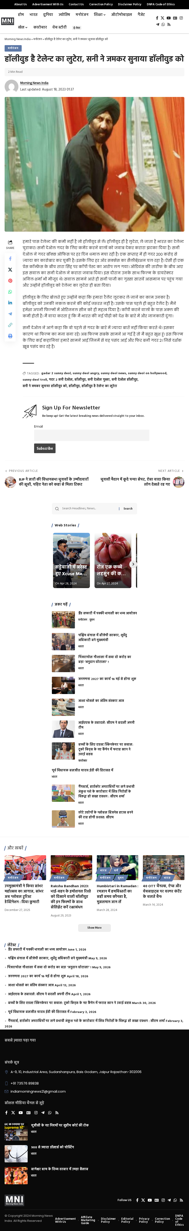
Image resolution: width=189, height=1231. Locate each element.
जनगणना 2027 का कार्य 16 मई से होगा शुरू (107, 679)
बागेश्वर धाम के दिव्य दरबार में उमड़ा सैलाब (59, 1169)
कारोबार (82, 761)
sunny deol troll (35, 379)
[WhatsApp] (163, 24)
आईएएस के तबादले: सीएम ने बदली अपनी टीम (106, 725)
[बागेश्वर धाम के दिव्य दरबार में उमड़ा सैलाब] (16, 1175)
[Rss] (169, 24)
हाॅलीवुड (74, 386)
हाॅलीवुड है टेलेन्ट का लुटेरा (99, 386)
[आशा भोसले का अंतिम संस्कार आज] (63, 707)
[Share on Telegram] (10, 313)
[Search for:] (89, 508)
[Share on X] (10, 269)
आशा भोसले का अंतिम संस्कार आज (101, 701)
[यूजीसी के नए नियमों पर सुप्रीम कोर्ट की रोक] (16, 1132)
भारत (81, 646)
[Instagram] (181, 18)
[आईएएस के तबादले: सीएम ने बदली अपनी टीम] (63, 729)
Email (38, 426)
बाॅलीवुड (80, 379)
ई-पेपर (77, 27)
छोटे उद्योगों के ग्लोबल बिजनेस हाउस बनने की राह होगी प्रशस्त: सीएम (105, 815)
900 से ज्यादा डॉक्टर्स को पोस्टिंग (52, 1147)
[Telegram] (157, 24)
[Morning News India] (14, 1200)
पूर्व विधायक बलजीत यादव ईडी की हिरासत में (82, 770)
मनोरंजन (37, 39)
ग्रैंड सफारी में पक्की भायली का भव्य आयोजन (107, 613)
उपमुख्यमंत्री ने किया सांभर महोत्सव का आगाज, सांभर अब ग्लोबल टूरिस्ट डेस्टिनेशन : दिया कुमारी (24, 894)
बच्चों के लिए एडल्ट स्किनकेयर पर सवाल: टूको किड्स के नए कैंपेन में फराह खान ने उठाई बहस (105, 749)
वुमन (91, 620)
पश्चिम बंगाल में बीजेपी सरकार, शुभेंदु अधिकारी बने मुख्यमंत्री (102, 638)
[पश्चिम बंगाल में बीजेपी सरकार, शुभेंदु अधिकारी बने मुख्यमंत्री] (63, 641)
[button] (10, 324)
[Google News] (175, 18)
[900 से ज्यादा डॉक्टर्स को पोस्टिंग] (16, 1153)
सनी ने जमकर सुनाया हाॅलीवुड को (45, 386)
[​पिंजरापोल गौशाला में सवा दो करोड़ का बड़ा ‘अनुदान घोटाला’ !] (63, 663)
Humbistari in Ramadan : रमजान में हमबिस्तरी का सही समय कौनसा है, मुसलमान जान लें (117, 894)
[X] (162, 18)
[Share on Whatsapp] (10, 291)
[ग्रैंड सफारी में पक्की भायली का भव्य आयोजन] (63, 619)
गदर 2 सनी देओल (61, 379)
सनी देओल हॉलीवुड (125, 379)
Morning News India (18, 39)
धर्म (116, 870)
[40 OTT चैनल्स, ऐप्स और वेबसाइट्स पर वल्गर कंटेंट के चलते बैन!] (163, 867)
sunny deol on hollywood (147, 373)
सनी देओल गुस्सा (99, 379)
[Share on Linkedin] (10, 302)
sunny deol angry (86, 373)
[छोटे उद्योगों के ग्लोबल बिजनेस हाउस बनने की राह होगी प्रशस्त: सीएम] (63, 819)
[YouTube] (168, 18)
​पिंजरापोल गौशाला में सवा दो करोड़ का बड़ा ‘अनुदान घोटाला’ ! (104, 660)
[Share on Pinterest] (10, 280)
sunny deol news (113, 373)
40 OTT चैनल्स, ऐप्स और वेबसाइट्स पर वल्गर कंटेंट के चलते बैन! (162, 891)
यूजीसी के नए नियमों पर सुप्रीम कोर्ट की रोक (60, 1125)
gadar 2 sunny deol (56, 373)
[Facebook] (157, 18)
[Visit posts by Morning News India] (11, 86)
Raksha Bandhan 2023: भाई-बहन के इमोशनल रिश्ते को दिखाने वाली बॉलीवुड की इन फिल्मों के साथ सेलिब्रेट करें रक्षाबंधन (71, 897)
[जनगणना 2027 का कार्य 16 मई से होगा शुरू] (63, 685)
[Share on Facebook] (10, 258)
